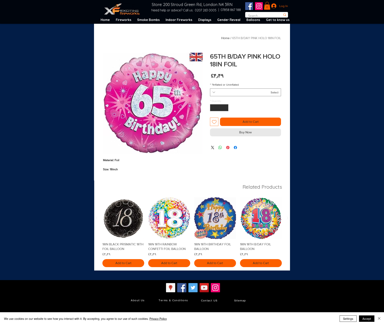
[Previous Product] (287, 218)
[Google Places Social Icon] (170, 287)
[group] (192, 232)
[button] (267, 6)
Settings (348, 319)
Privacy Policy (158, 319)
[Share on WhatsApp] (220, 147)
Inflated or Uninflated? (224, 84)
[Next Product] (96, 218)
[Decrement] (225, 107)
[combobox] (245, 92)
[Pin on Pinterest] (227, 147)
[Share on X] (212, 147)
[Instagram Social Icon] (259, 6)
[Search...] (284, 15)
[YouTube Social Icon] (204, 287)
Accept (366, 319)
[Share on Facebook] (235, 147)
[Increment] (213, 107)
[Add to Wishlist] (214, 122)
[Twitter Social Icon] (193, 287)
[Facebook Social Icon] (249, 6)
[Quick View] (261, 218)
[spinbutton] (219, 107)
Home (225, 38)
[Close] (379, 318)
